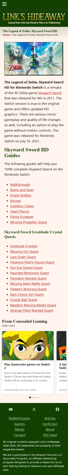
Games (19, 424)
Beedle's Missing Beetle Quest (33, 305)
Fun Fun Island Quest (26, 267)
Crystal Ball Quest (23, 300)
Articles (50, 418)
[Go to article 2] (32, 397)
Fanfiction (49, 424)
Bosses (15, 201)
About (50, 429)
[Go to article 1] (30, 397)
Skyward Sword (49, 93)
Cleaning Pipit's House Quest (32, 262)
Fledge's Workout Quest (28, 289)
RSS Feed (50, 435)
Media (19, 429)
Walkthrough (20, 184)
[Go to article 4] (38, 397)
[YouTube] (10, 409)
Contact (19, 435)
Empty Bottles (20, 195)
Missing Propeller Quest (28, 222)
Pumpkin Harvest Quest (28, 278)
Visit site (8, 326)
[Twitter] (34, 409)
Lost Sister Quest (23, 257)
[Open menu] (4, 4)
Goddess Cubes (22, 206)
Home (6, 34)
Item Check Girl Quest (27, 294)
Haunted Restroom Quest (29, 273)
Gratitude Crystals (23, 246)
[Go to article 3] (35, 397)
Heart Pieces (19, 211)
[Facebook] (57, 409)
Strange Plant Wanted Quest (31, 310)
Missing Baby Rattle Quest (30, 283)
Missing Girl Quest (24, 251)
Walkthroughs (19, 418)
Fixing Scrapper (22, 216)
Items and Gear (22, 190)
